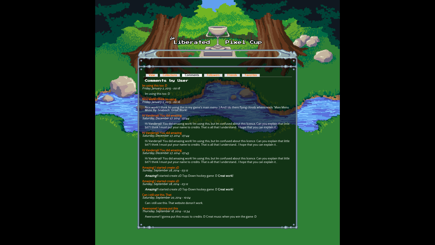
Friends (232, 75)
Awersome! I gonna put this (160, 208)
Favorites (251, 75)
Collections (170, 75)
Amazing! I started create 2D (160, 168)
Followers (213, 75)
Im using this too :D (154, 86)
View (152, 75)
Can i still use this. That (156, 195)
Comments (193, 75)
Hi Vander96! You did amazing (162, 116)
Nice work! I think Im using (159, 99)
